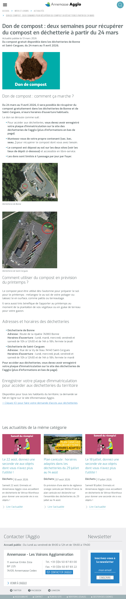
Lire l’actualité (14, 507)
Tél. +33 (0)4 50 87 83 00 (61, 562)
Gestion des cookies (103, 597)
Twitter (17, 590)
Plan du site (56, 597)
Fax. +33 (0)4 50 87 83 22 (61, 567)
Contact (39, 597)
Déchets (7, 479)
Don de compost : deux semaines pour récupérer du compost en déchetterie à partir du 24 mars (50, 15)
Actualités (39, 10)
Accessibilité (21, 597)
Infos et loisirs (22, 10)
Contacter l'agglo (61, 572)
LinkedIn (55, 590)
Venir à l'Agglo (18, 583)
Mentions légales (77, 597)
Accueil (5, 10)
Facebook (36, 590)
